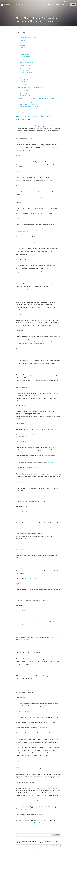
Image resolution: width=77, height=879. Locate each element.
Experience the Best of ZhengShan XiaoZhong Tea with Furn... (26, 842)
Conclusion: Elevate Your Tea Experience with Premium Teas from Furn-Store (36, 98)
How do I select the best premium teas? (29, 104)
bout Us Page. (43, 727)
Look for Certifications (25, 67)
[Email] (58, 846)
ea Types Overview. (53, 237)
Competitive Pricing (24, 93)
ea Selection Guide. (52, 349)
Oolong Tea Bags (24, 81)
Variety (22, 92)
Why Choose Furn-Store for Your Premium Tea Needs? (31, 87)
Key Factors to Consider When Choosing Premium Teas (31, 50)
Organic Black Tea (24, 79)
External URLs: (21, 110)
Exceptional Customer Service (27, 95)
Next (40, 839)
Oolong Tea (22, 44)
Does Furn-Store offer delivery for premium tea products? (34, 108)
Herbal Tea (22, 47)
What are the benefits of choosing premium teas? (32, 102)
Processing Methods (25, 56)
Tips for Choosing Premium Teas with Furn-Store (29, 36)
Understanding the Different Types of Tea (28, 37)
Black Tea (22, 42)
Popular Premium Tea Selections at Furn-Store (29, 75)
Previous (18, 839)
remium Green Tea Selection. (29, 511)
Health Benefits (23, 60)
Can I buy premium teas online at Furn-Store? (31, 106)
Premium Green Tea (24, 78)
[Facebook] (51, 846)
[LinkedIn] (56, 846)
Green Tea (22, 40)
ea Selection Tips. (49, 462)
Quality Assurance (24, 90)
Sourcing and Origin (24, 54)
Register (73, 4)
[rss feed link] (60, 846)
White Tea (22, 45)
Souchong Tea (23, 83)
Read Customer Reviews (25, 68)
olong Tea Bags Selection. (30, 578)
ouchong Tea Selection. (28, 610)
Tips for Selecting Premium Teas (25, 62)
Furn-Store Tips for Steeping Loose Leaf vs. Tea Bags (49, 842)
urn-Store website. (23, 809)
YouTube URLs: (21, 112)
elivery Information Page (37, 823)
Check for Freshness (25, 65)
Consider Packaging (24, 70)
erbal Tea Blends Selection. (29, 647)
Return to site (19, 845)
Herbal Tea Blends (24, 84)
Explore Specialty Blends (26, 72)
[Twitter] (53, 846)
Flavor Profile (23, 58)
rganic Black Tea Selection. (29, 544)
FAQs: (19, 100)
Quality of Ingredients (25, 53)
